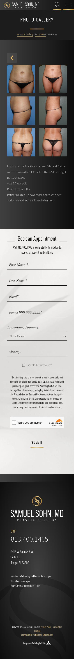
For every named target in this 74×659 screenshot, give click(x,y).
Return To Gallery (25, 34)
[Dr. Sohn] (19, 6)
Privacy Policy (19, 395)
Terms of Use (34, 395)
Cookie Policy (48, 635)
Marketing (35, 643)
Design (25, 643)
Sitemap (37, 631)
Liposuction (40, 34)
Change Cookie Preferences (31, 635)
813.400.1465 (24, 247)
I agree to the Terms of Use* (39, 365)
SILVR (43, 643)
